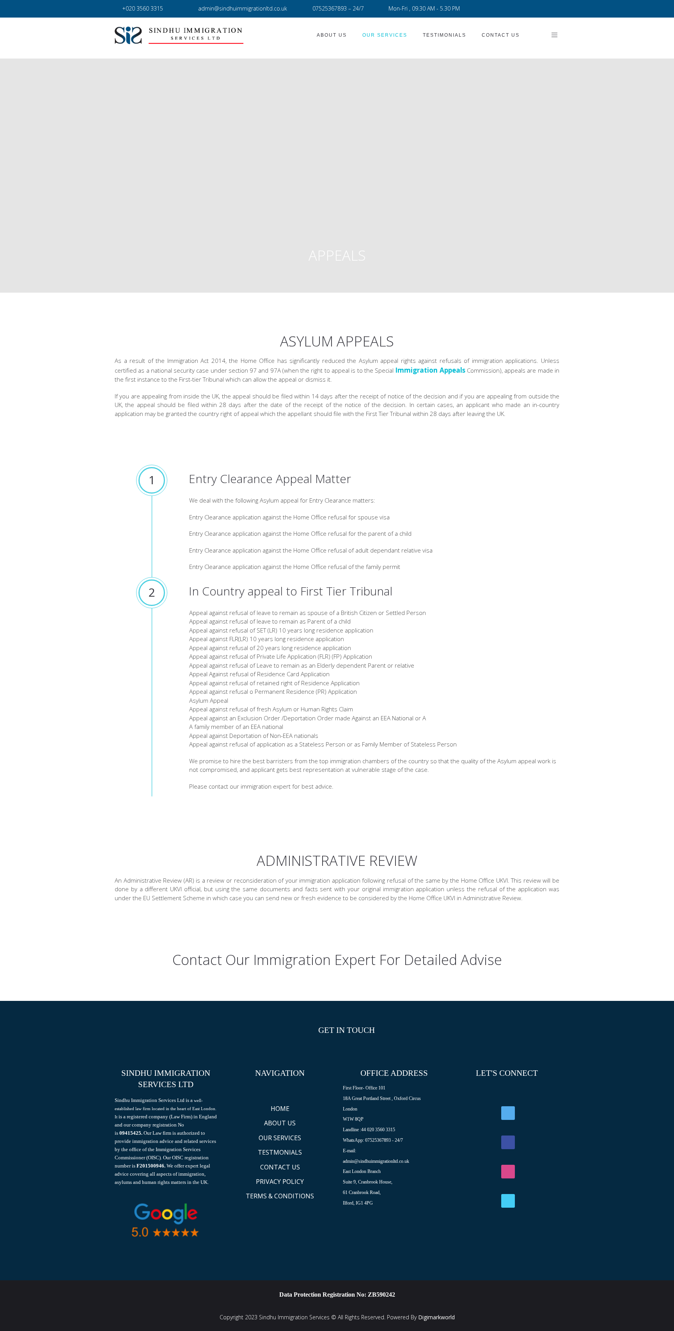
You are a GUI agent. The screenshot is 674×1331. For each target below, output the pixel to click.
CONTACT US (280, 1167)
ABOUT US (280, 1123)
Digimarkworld (436, 1317)
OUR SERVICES (280, 1138)
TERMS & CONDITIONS (280, 1196)
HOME (280, 1108)
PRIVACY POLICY (280, 1181)
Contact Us (501, 35)
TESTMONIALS (280, 1152)
